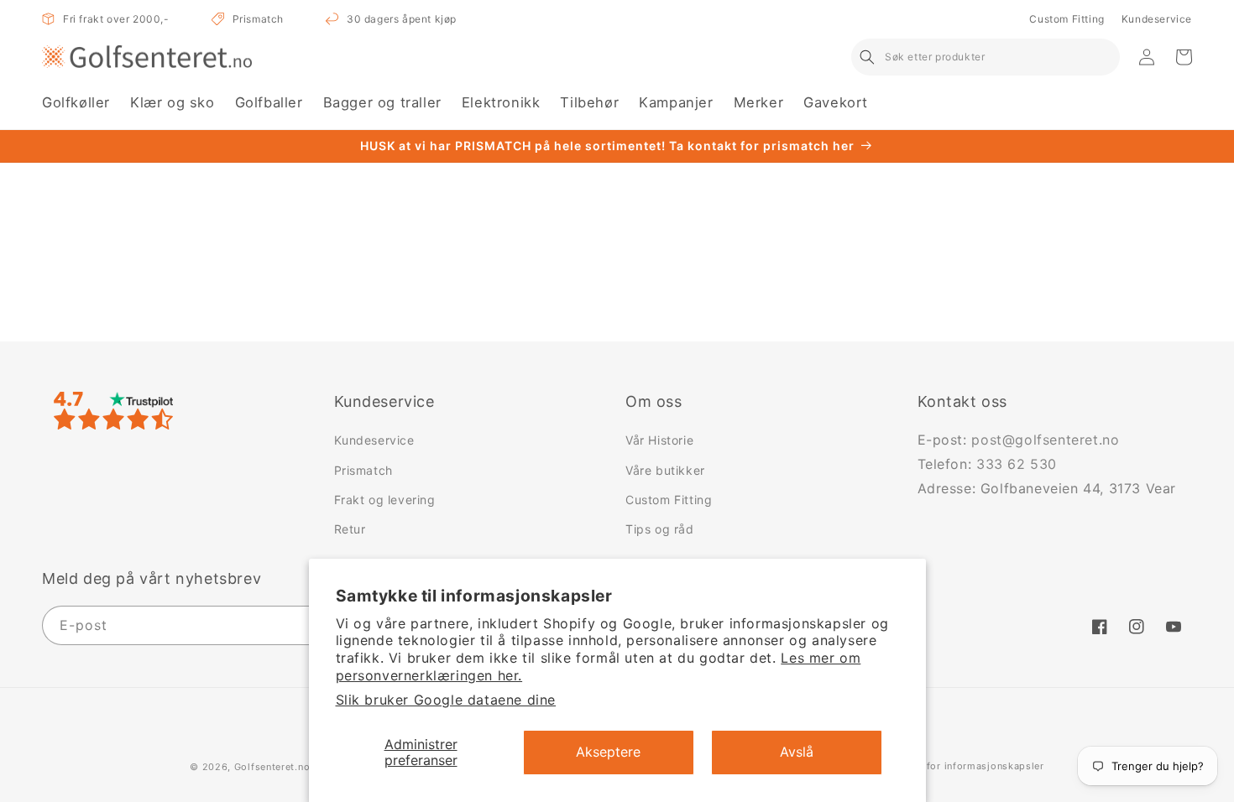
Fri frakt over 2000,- (116, 19)
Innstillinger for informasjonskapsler (954, 766)
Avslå (796, 751)
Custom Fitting (1066, 19)
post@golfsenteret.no (1045, 439)
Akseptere (608, 751)
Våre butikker (665, 470)
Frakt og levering (385, 499)
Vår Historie (659, 440)
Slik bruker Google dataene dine (446, 699)
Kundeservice (1157, 19)
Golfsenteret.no (272, 767)
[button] (76, 103)
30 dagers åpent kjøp (402, 19)
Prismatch (258, 19)
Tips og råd (659, 529)
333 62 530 (1016, 464)
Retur (350, 529)
